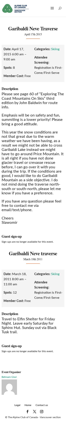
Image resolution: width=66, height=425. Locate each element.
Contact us (42, 405)
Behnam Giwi (9, 377)
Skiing (55, 49)
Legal (17, 405)
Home (28, 405)
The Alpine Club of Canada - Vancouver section (34, 417)
